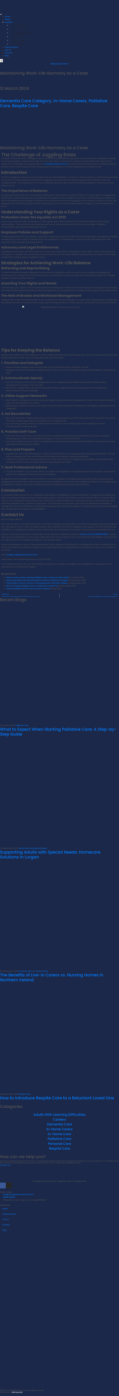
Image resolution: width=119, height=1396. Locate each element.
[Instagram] (9, 1185)
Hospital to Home (20, 29)
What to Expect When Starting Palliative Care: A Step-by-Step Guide (37, 577)
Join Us (8, 50)
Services (8, 22)
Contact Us (5, 1165)
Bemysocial (17, 1392)
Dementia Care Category (25, 101)
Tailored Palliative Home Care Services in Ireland (28, 588)
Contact (8, 52)
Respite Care (18, 44)
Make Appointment (59, 63)
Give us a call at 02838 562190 (94, 534)
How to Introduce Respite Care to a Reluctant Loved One (32, 586)
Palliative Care (18, 40)
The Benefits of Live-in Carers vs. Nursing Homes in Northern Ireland (36, 583)
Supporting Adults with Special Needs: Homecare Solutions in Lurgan (36, 580)
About (7, 19)
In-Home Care (25, 971)
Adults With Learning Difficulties (32, 848)
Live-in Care (17, 36)
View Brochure (11, 47)
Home (7, 16)
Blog (7, 55)
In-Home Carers (70, 101)
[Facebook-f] (3, 1185)
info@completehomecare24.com (22, 554)
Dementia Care (19, 25)
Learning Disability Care (22, 32)
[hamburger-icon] (1, 14)
